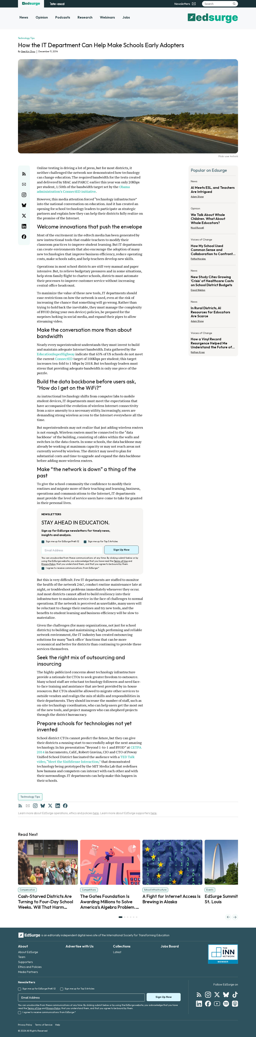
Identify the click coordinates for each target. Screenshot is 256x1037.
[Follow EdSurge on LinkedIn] (199, 1004)
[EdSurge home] (31, 3)
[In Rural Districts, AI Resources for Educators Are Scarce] (213, 312)
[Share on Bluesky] (24, 205)
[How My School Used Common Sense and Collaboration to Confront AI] (213, 250)
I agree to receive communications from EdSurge (72, 568)
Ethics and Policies (30, 967)
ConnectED (64, 358)
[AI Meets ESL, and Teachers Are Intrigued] (213, 190)
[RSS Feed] (20, 805)
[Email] (27, 805)
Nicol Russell (197, 227)
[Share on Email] (24, 184)
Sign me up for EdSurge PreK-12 (62, 541)
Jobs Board (170, 946)
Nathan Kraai (198, 352)
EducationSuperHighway (56, 354)
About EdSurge (28, 952)
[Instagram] (35, 805)
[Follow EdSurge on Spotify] (226, 1004)
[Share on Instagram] (24, 195)
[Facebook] (65, 805)
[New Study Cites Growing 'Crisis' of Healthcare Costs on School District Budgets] (213, 281)
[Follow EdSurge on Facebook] (208, 1004)
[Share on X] (24, 216)
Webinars (107, 17)
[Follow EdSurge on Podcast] (235, 1004)
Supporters (25, 962)
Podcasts (62, 17)
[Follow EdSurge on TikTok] (235, 995)
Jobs (126, 17)
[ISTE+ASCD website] (57, 3)
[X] (50, 805)
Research (85, 17)
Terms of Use (121, 561)
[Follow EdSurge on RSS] (199, 995)
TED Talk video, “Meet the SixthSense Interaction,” (86, 759)
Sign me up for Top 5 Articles (103, 541)
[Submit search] (234, 4)
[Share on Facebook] (24, 236)
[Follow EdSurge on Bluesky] (226, 995)
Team (21, 957)
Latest (117, 952)
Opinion (42, 17)
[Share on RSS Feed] (24, 174)
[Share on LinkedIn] (24, 226)
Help (57, 1024)
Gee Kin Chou (28, 51)
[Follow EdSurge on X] (217, 995)
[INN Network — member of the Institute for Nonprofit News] (223, 954)
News (23, 17)
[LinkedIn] (57, 805)
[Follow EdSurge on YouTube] (217, 1004)
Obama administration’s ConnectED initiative (83, 189)
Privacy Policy (48, 564)
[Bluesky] (42, 805)
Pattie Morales (198, 258)
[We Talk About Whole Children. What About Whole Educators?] (213, 219)
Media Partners (28, 972)
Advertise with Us (80, 946)
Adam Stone (197, 196)
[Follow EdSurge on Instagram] (208, 995)
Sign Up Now (121, 549)
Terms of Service (43, 1024)
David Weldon (198, 290)
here (96, 813)
